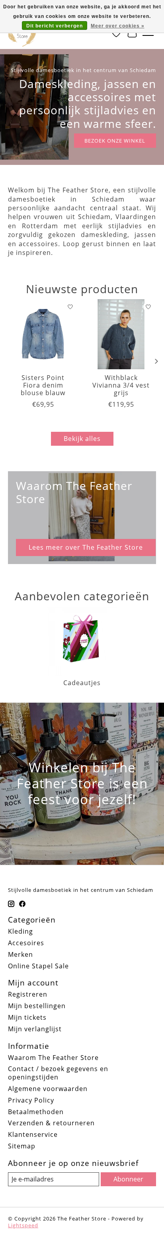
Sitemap (21, 1146)
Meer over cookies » (117, 26)
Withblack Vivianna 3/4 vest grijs (121, 385)
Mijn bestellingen (37, 1005)
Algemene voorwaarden (48, 1088)
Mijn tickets (27, 1017)
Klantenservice (33, 1134)
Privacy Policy (31, 1100)
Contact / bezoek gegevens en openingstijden (58, 1072)
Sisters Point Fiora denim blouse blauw (43, 385)
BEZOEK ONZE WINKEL (114, 140)
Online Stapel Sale (38, 966)
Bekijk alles (82, 438)
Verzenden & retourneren (51, 1123)
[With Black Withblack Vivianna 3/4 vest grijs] (121, 334)
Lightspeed (23, 1225)
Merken (20, 954)
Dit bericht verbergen (54, 26)
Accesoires (26, 942)
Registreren (27, 994)
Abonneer (128, 1179)
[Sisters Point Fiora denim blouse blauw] (43, 334)
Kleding (20, 931)
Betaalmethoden (36, 1111)
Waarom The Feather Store (53, 1057)
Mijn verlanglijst (35, 1029)
